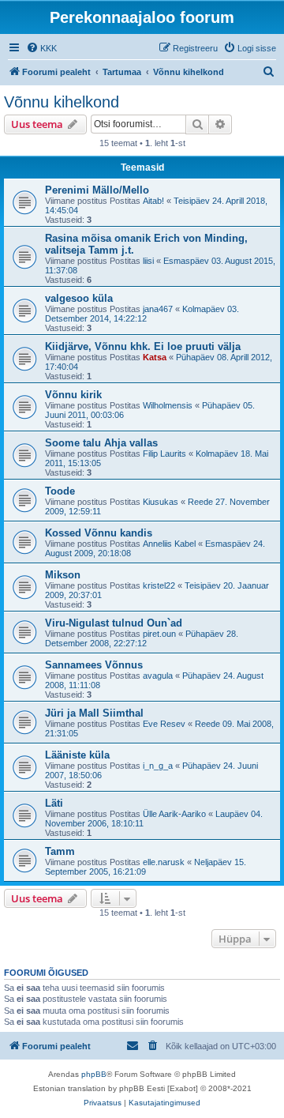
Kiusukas (160, 501)
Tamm (60, 851)
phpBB (93, 1074)
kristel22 (159, 585)
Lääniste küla (77, 755)
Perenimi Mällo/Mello (97, 190)
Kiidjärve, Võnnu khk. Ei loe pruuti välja (143, 346)
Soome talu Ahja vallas (101, 443)
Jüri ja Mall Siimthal (94, 713)
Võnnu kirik (73, 395)
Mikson (62, 575)
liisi (148, 260)
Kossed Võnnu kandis (98, 533)
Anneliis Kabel (169, 543)
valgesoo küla (79, 298)
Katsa (154, 357)
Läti (54, 803)
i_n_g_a (158, 765)
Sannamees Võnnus (94, 665)
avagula (158, 675)
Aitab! (153, 200)
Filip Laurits (164, 453)
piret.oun (159, 633)
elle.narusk (164, 862)
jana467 (158, 309)
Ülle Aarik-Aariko (174, 814)
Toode (60, 491)
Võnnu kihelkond (61, 102)
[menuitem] (41, 48)
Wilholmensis (167, 405)
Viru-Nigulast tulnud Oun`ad (113, 623)
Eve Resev (164, 723)
